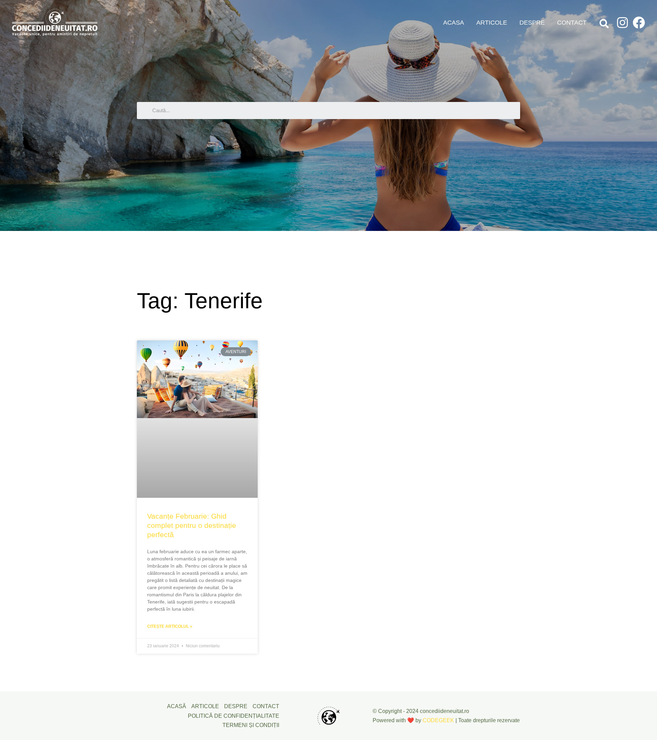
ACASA (453, 22)
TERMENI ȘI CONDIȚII (250, 725)
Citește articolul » (169, 626)
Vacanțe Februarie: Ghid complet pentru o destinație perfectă (191, 525)
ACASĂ (176, 706)
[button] (604, 25)
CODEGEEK (438, 720)
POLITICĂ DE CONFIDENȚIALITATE (233, 716)
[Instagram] (622, 22)
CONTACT (572, 22)
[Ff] (639, 22)
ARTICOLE (491, 22)
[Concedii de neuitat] (55, 22)
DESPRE (532, 22)
